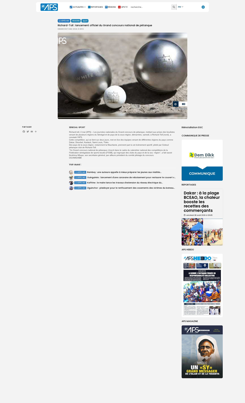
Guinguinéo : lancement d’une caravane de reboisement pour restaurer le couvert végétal (134, 177)
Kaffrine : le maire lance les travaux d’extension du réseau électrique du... (125, 182)
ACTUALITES (78, 7)
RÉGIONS (112, 7)
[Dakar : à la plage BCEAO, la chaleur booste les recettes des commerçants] (202, 232)
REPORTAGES (97, 7)
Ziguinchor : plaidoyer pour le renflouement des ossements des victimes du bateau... (131, 187)
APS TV (124, 7)
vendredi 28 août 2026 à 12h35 (199, 215)
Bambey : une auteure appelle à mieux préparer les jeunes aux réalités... (124, 172)
